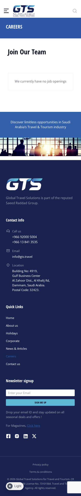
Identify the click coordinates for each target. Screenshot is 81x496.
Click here (33, 425)
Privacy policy (41, 464)
